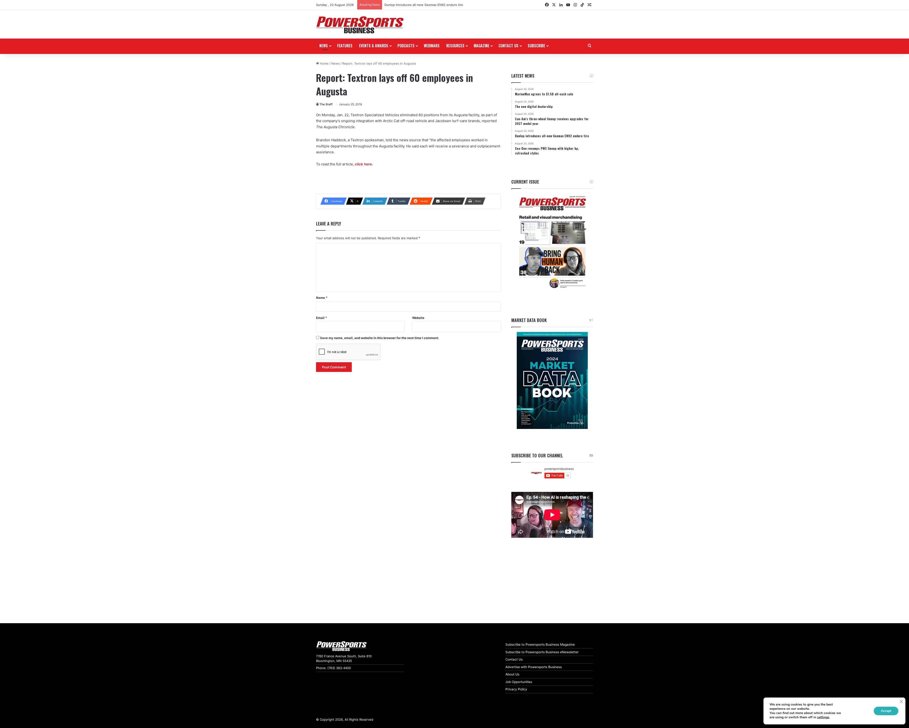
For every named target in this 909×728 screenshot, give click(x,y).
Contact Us (514, 659)
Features (344, 46)
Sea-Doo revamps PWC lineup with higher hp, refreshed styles (430, 5)
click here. (364, 164)
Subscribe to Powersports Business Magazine (540, 644)
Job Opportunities (518, 682)
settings (823, 717)
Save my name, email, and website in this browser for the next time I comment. (379, 338)
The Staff (326, 104)
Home (324, 63)
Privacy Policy (516, 689)
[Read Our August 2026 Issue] (552, 242)
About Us (512, 674)
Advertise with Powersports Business (533, 667)
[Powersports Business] (360, 25)
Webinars (432, 46)
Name (321, 298)
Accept (886, 711)
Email (321, 318)
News (323, 46)
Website (418, 318)
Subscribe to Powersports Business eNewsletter (542, 652)
